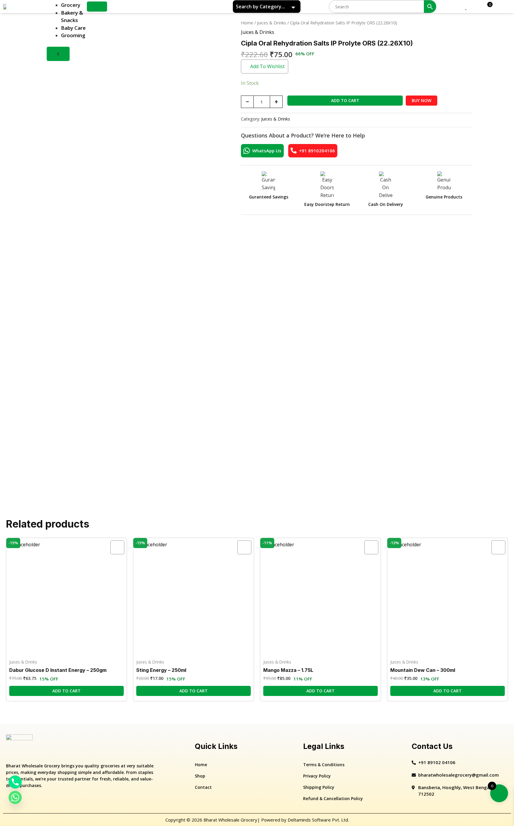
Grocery (70, 4)
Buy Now (421, 100)
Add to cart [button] (66, 691)
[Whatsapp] (15, 797)
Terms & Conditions (323, 764)
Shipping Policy (318, 787)
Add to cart (345, 100)
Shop (200, 776)
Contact (203, 787)
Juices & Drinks (271, 23)
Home (247, 23)
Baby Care (73, 27)
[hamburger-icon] (97, 6)
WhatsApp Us (266, 151)
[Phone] (15, 782)
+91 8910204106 (317, 151)
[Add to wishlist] (117, 547)
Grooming (73, 35)
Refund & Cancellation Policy (333, 798)
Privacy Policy (317, 776)
